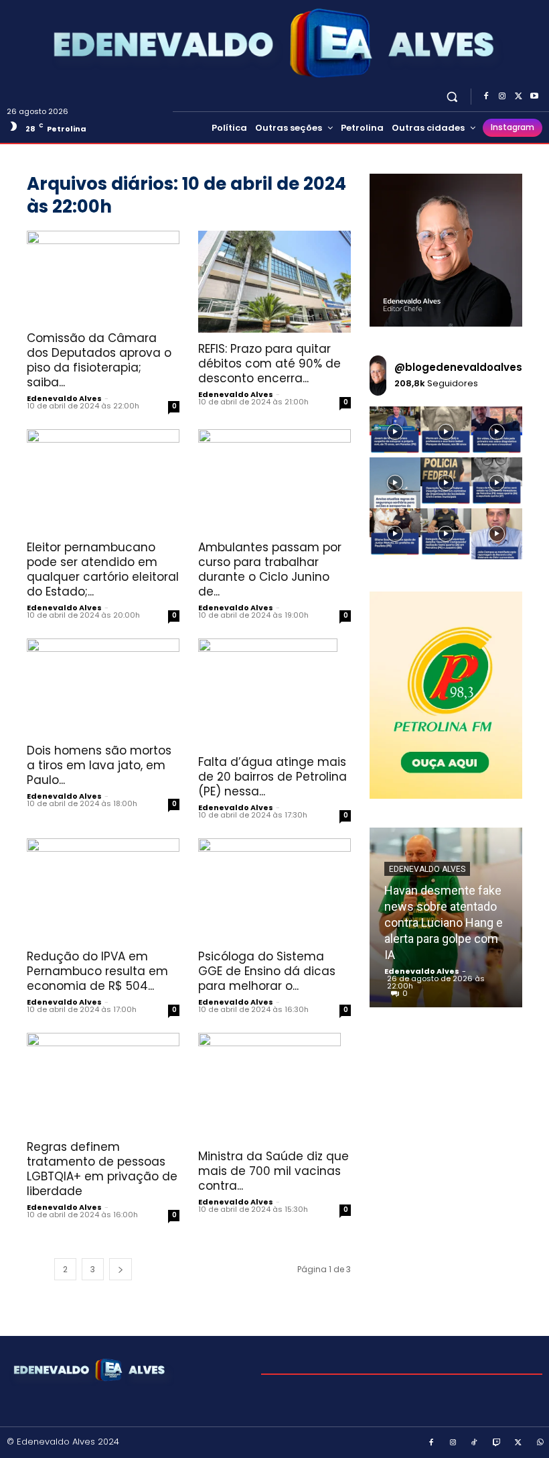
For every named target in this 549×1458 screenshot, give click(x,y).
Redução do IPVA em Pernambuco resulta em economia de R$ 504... (97, 971)
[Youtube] (534, 97)
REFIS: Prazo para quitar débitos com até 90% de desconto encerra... (269, 363)
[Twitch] (496, 1443)
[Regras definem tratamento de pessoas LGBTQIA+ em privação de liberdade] (103, 1081)
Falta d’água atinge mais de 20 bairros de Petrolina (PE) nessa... (272, 776)
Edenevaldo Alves (64, 398)
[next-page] (120, 1269)
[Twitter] (518, 97)
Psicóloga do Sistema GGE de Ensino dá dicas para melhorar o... (266, 971)
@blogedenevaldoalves (458, 367)
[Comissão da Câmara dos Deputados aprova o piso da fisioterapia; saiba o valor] (103, 277)
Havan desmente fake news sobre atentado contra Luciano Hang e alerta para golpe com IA (443, 922)
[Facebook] (486, 97)
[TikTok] (474, 1443)
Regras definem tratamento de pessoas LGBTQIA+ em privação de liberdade (102, 1169)
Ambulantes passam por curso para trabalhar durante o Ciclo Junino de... (269, 569)
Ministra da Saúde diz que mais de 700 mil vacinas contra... (273, 1171)
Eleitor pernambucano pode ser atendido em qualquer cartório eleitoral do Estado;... (103, 569)
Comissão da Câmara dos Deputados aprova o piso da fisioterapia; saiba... (99, 360)
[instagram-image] (395, 431)
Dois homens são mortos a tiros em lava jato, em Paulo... (99, 765)
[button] (452, 96)
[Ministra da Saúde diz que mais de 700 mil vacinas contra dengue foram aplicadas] (274, 1086)
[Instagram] (502, 97)
